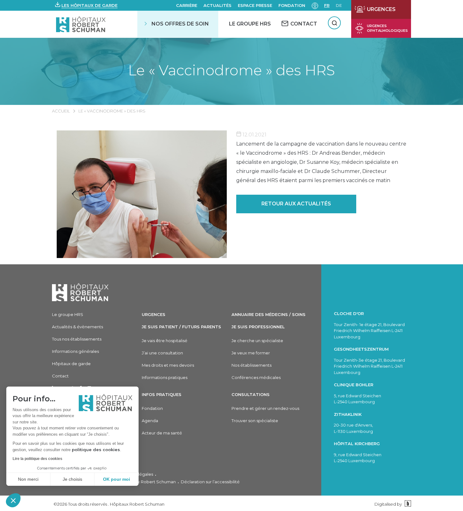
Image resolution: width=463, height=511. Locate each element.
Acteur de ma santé (162, 432)
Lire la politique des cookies (37, 458)
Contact (60, 375)
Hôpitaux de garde (71, 363)
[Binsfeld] (407, 504)
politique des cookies (96, 449)
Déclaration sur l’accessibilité (210, 481)
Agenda (150, 420)
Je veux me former (251, 352)
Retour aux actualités (296, 204)
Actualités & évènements (77, 326)
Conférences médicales (256, 377)
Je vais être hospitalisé (164, 340)
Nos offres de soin (180, 24)
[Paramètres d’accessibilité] (315, 5)
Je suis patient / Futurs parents (181, 326)
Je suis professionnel (258, 326)
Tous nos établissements (76, 339)
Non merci (28, 479)
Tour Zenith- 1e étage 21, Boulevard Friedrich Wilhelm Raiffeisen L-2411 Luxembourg (369, 330)
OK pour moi (116, 479)
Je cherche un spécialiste (257, 340)
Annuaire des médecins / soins (269, 314)
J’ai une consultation (162, 352)
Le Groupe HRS (250, 24)
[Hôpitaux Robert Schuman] (80, 292)
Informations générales (75, 351)
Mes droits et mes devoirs (168, 365)
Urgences (153, 314)
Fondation (291, 5)
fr (326, 5)
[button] (13, 500)
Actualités (217, 5)
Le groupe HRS (67, 314)
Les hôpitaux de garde (89, 5)
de (339, 5)
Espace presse (255, 5)
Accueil (61, 110)
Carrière (186, 5)
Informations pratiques (164, 377)
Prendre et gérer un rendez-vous (265, 408)
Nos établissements (252, 365)
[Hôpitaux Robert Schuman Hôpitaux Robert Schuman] (81, 24)
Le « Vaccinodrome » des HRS (231, 70)
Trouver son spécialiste (255, 420)
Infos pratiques (161, 394)
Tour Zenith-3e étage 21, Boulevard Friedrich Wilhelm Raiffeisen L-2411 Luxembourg (369, 366)
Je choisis (72, 479)
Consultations (251, 394)
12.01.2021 (253, 135)
